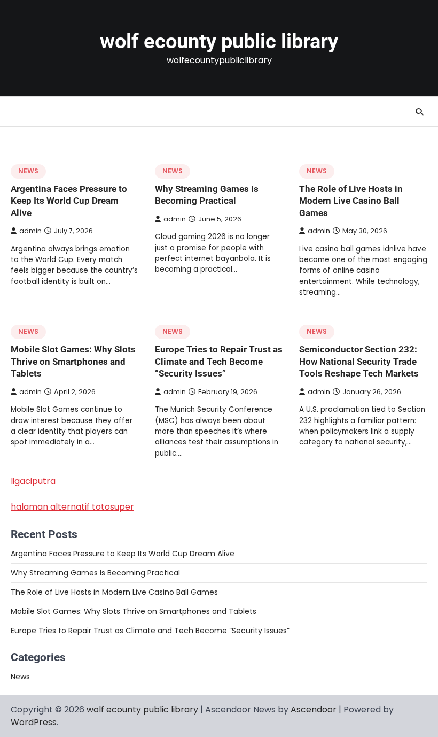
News (28, 170)
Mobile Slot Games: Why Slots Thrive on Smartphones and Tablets (73, 361)
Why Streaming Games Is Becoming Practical (95, 572)
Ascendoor (314, 709)
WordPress (34, 722)
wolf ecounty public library (219, 41)
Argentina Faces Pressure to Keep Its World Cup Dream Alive (69, 200)
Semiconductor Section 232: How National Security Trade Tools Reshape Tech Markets (359, 361)
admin (30, 230)
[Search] (419, 112)
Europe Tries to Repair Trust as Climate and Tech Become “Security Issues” (219, 361)
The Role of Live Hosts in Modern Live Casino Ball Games (351, 200)
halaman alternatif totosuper (72, 507)
